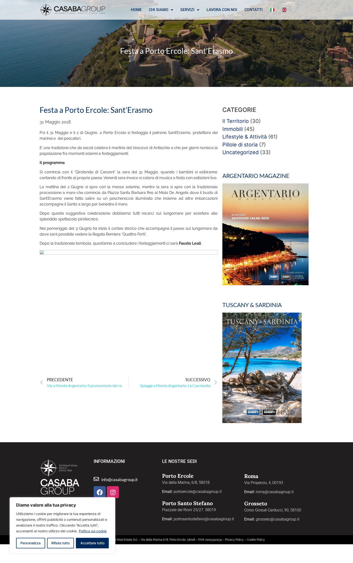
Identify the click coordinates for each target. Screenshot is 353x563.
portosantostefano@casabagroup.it (204, 519)
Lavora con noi (222, 9)
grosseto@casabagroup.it (277, 519)
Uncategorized (240, 152)
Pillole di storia (240, 144)
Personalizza (30, 543)
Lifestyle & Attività (244, 136)
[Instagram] (113, 492)
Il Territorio (235, 121)
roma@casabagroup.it (275, 492)
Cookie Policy (256, 539)
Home (136, 9)
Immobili (232, 129)
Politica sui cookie (93, 531)
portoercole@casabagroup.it (198, 491)
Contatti (253, 9)
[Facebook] (100, 492)
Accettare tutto (92, 543)
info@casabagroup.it (119, 479)
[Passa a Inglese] (284, 9)
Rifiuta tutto (60, 543)
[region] (62, 525)
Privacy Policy (234, 539)
